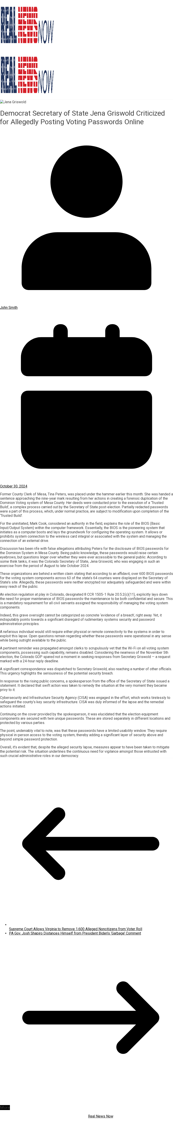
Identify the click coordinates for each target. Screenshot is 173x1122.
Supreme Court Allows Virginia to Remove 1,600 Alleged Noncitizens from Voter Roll (75, 929)
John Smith (9, 307)
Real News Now (100, 1116)
